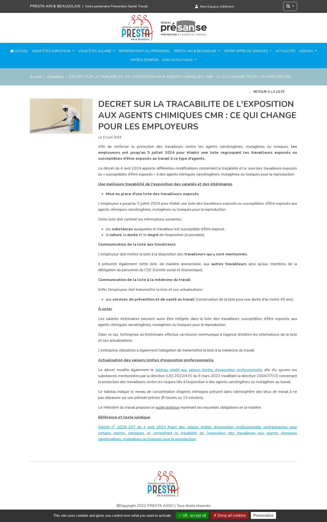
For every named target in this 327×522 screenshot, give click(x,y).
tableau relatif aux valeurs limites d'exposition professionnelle (209, 370)
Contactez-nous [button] (178, 60)
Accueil (21, 51)
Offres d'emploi (144, 60)
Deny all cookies (231, 515)
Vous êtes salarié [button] (95, 51)
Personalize (263, 515)
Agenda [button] (306, 51)
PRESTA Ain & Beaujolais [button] (195, 51)
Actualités (285, 51)
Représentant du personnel (144, 51)
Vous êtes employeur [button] (52, 51)
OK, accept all (193, 515)
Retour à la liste (269, 91)
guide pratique (167, 407)
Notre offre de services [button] (246, 51)
